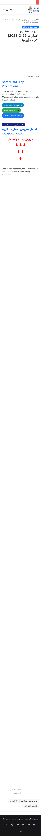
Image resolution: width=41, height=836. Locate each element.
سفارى (21, 819)
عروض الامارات (30, 806)
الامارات (13, 801)
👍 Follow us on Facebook (13, 115)
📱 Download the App (11, 110)
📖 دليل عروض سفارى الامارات (13, 124)
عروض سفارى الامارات (31, 22)
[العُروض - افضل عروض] (33, 9)
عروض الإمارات (34, 819)
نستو (26, 819)
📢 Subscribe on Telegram (13, 105)
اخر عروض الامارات (28, 801)
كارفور (8, 819)
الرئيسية (34, 20)
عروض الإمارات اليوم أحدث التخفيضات (18, 20)
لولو (4, 819)
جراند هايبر (14, 819)
